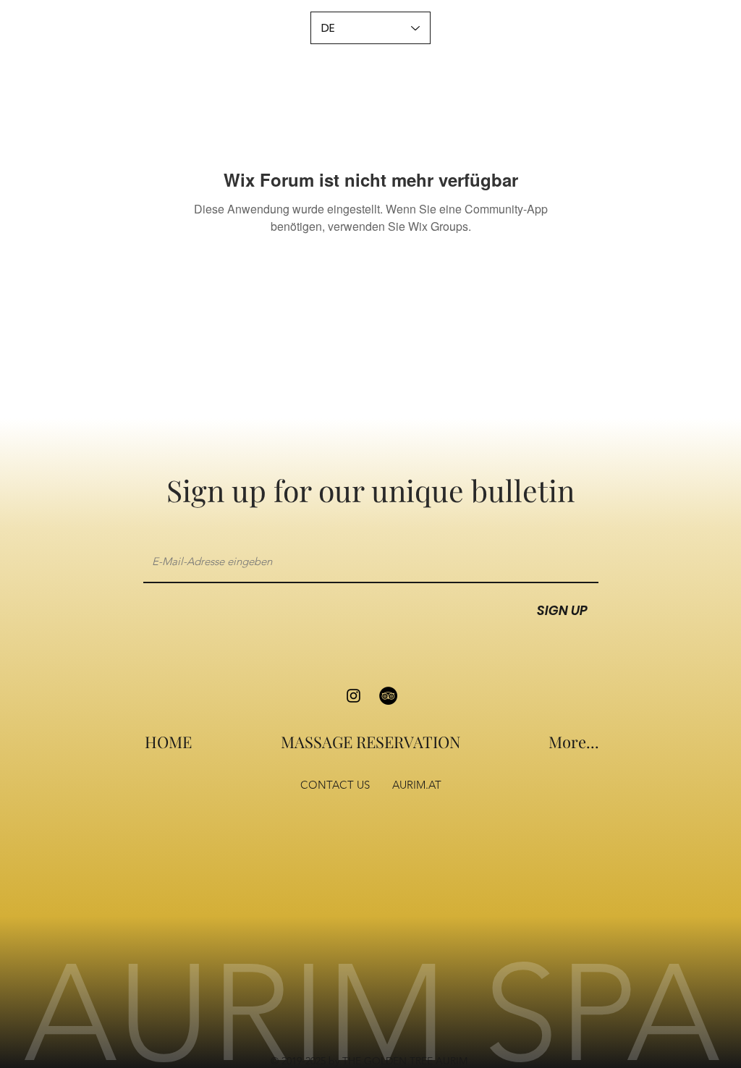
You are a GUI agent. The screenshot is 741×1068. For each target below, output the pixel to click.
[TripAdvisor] (388, 696)
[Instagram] (353, 696)
